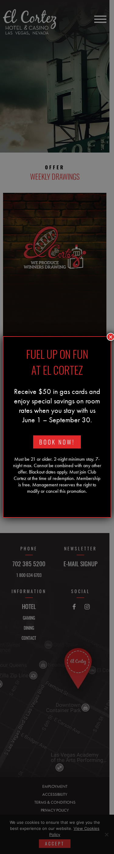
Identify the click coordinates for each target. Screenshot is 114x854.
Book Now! (57, 442)
